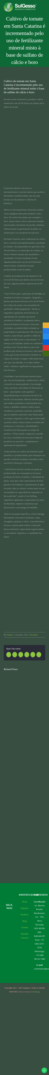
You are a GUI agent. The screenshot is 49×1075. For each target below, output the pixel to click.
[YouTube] (13, 914)
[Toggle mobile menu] (44, 8)
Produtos (25, 914)
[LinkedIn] (7, 919)
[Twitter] (11, 919)
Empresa (24, 908)
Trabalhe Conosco (25, 936)
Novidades (34, 635)
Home (24, 901)
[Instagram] (5, 914)
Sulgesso (10, 635)
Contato (24, 927)
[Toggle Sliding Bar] (44, 10)
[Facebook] (9, 914)
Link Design (35, 992)
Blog (24, 921)
